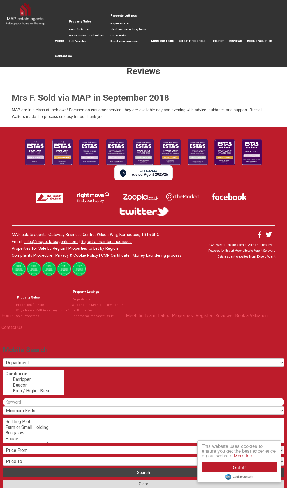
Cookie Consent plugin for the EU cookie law (239, 477)
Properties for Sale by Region (38, 248)
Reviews (235, 41)
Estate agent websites (233, 256)
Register (217, 41)
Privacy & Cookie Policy (76, 255)
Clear (143, 483)
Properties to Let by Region (93, 248)
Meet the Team (162, 41)
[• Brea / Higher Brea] (34, 391)
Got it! (239, 467)
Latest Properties (192, 41)
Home (59, 41)
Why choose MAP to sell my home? (87, 35)
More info (243, 455)
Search (143, 472)
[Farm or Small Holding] (143, 427)
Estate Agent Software (259, 251)
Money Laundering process (157, 255)
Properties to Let (119, 23)
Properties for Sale (79, 29)
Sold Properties (77, 41)
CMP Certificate (115, 255)
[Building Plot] (143, 422)
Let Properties (118, 35)
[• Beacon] (34, 385)
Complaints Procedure (32, 255)
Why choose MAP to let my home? (128, 29)
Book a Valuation (259, 41)
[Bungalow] (143, 433)
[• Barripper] (34, 379)
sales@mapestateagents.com (51, 241)
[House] (143, 439)
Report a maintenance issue (124, 41)
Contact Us (63, 56)
